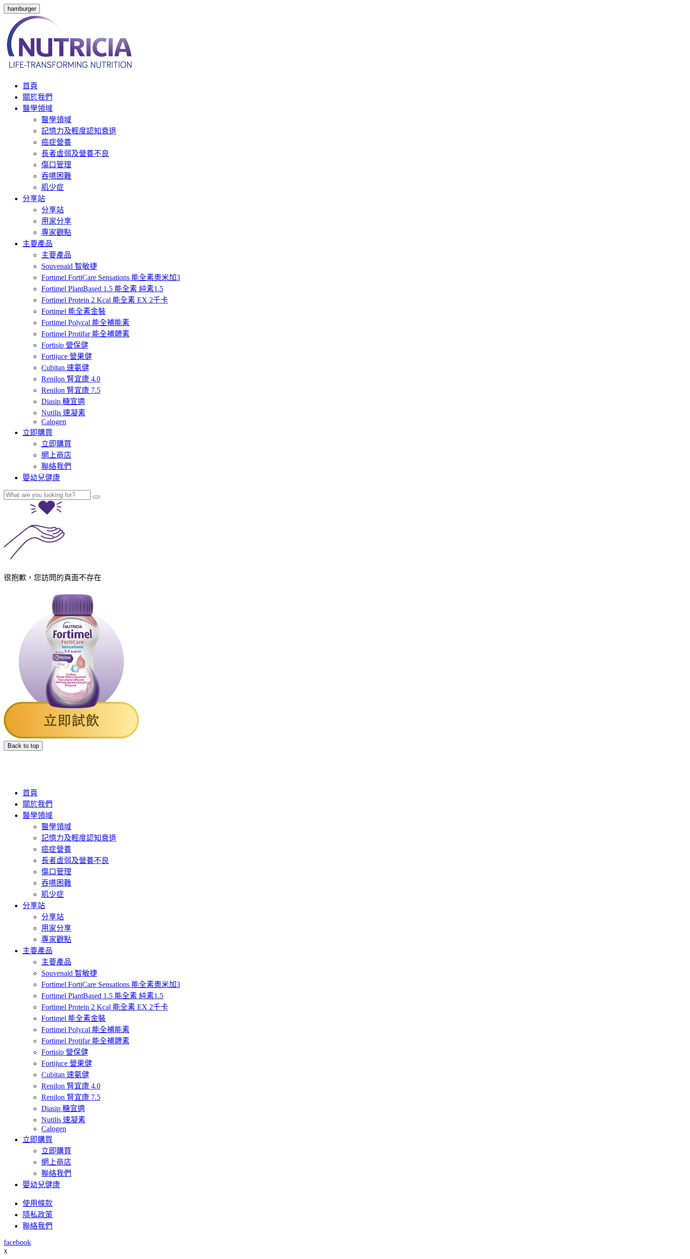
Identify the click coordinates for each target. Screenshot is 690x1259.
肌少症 (52, 187)
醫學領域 (38, 108)
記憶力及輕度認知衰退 (78, 131)
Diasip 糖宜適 (63, 401)
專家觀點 (56, 232)
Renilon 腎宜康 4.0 (70, 379)
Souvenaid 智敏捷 (69, 266)
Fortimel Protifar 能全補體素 (85, 334)
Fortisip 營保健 (64, 345)
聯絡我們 (56, 466)
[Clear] (96, 497)
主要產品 (38, 244)
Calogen (53, 422)
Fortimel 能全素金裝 (73, 311)
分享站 (34, 198)
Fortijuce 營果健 (66, 356)
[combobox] (47, 495)
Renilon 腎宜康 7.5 (70, 390)
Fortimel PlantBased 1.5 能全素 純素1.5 (102, 289)
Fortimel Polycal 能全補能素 (85, 322)
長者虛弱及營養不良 (75, 153)
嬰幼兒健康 (41, 478)
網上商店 (56, 455)
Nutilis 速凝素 (63, 413)
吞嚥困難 (56, 176)
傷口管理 (56, 165)
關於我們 (38, 97)
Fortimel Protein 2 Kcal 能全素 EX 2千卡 (104, 300)
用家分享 (56, 221)
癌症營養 (56, 142)
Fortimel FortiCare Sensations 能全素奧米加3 (110, 277)
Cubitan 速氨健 (65, 368)
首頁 (30, 86)
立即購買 (38, 432)
